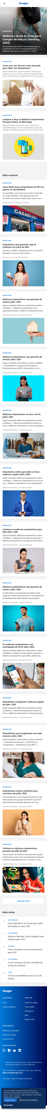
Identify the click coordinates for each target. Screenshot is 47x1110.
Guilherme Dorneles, (10, 315)
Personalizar (8, 1105)
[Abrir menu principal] (4, 3)
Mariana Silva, (8, 203)
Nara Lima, (7, 257)
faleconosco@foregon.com (13, 1073)
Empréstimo (7, 31)
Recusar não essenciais (28, 1100)
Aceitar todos (10, 1100)
